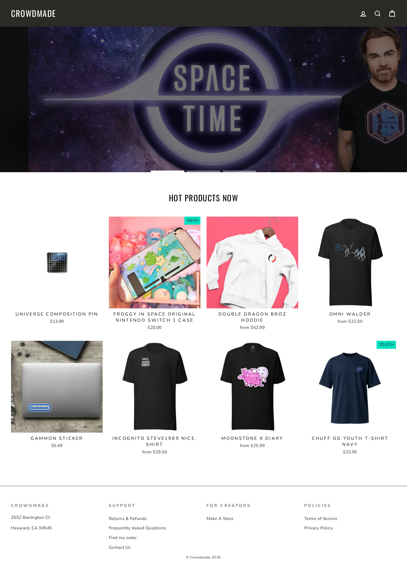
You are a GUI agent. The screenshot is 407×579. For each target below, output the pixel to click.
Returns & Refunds (128, 518)
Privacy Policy (318, 528)
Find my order (123, 537)
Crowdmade (33, 13)
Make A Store (220, 518)
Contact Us (120, 547)
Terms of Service (320, 518)
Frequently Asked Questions (137, 528)
